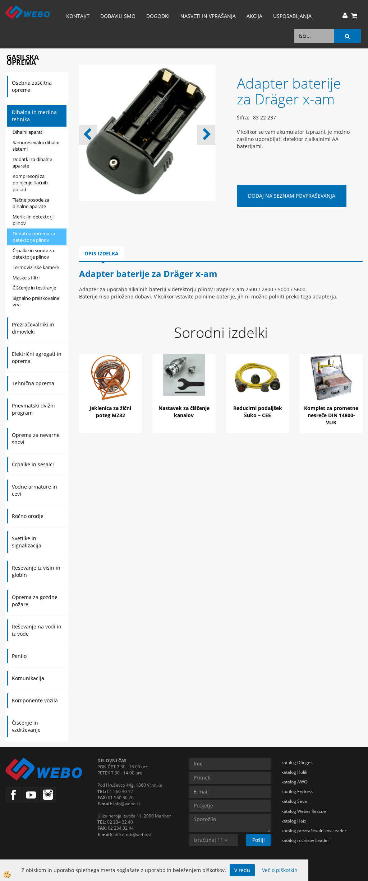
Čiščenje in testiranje (34, 287)
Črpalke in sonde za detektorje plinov (33, 253)
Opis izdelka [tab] (101, 253)
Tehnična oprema (33, 383)
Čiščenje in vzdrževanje (26, 726)
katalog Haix (293, 821)
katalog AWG (294, 782)
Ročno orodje (27, 516)
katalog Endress (297, 791)
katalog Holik (294, 772)
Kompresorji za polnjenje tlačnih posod (30, 183)
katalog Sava (294, 801)
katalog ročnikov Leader (305, 840)
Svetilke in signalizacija (26, 542)
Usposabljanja (292, 16)
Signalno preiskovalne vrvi (36, 301)
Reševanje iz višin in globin (36, 571)
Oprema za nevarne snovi (36, 439)
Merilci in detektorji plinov (33, 220)
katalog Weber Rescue (303, 811)
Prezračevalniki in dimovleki (33, 328)
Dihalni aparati (28, 132)
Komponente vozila (35, 700)
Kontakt (77, 16)
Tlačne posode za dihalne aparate (31, 203)
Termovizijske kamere (36, 267)
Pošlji (258, 840)
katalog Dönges (297, 762)
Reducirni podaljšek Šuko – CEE (257, 412)
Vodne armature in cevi (34, 490)
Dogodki (158, 16)
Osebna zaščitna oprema (32, 86)
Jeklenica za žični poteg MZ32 (110, 412)
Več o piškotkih (280, 870)
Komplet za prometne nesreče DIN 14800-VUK (331, 415)
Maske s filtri (26, 277)
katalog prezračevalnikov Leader (313, 831)
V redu (242, 870)
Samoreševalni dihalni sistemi (36, 145)
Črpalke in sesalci (33, 464)
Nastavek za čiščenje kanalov (184, 412)
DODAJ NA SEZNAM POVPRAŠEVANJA (291, 195)
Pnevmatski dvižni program (33, 409)
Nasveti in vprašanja (208, 16)
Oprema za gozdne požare (35, 601)
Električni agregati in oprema (36, 357)
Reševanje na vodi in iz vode (36, 630)
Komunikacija (28, 678)
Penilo (19, 655)
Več (110, 384)
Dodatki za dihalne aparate (32, 162)
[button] (206, 135)
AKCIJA (254, 16)
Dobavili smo (117, 16)
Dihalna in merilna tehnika (34, 116)
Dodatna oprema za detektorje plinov (34, 237)
